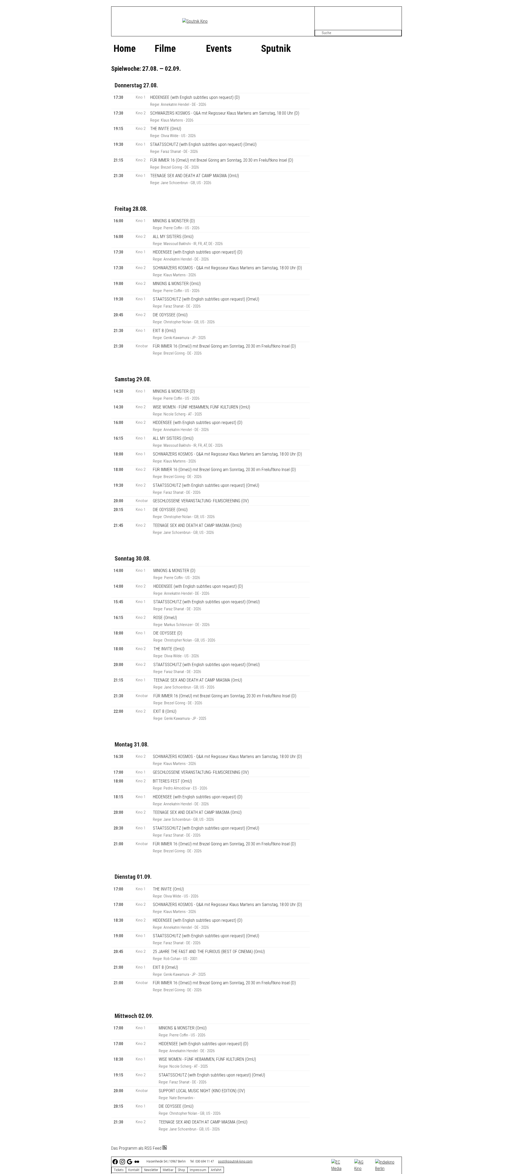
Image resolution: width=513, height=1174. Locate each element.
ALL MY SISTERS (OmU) (173, 236)
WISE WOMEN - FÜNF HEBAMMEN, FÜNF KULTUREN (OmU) (201, 407)
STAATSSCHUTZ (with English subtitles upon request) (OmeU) (203, 144)
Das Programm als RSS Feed (136, 1148)
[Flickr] (137, 1162)
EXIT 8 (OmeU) (165, 967)
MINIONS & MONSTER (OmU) (177, 283)
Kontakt (133, 1170)
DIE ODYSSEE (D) (167, 633)
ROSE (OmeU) (165, 617)
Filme (165, 48)
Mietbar (168, 1170)
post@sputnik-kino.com (235, 1161)
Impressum (198, 1170)
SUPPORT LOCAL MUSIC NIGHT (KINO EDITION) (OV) (202, 1090)
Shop (181, 1170)
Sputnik (276, 48)
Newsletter (151, 1170)
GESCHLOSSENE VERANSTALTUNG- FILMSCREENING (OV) (201, 500)
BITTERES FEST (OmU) (172, 781)
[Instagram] (123, 1162)
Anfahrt (216, 1170)
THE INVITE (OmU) (165, 128)
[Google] (130, 1162)
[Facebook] (115, 1162)
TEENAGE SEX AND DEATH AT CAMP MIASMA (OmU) (194, 175)
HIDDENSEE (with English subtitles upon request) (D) (195, 97)
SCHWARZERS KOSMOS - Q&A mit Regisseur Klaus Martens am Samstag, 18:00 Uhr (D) (224, 113)
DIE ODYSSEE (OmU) (170, 314)
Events (219, 48)
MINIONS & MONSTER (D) (174, 220)
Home (125, 48)
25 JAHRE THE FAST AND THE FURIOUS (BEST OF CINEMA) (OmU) (209, 951)
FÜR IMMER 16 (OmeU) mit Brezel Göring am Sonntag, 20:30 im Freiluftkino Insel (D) (221, 160)
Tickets (119, 1170)
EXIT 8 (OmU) (164, 330)
